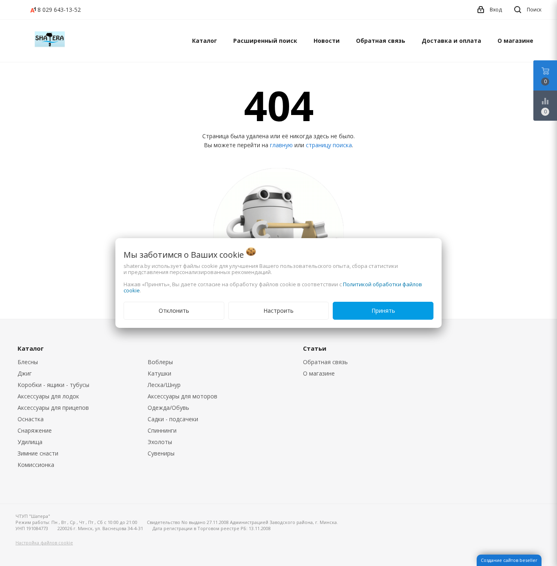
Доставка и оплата (451, 40)
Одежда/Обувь (168, 407)
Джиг (25, 373)
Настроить (278, 310)
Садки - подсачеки (173, 419)
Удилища (30, 442)
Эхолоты (160, 442)
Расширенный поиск (265, 40)
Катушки (159, 373)
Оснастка (31, 419)
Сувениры (161, 453)
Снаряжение (35, 430)
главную (281, 145)
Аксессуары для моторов (182, 396)
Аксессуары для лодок (48, 396)
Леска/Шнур (164, 385)
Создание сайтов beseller (509, 560)
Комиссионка (36, 465)
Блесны (28, 362)
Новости (327, 40)
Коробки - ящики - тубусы (53, 385)
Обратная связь (380, 40)
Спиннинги (162, 430)
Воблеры (160, 362)
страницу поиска (329, 145)
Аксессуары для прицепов (53, 407)
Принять (383, 310)
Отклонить (174, 310)
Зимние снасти (38, 453)
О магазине (515, 40)
